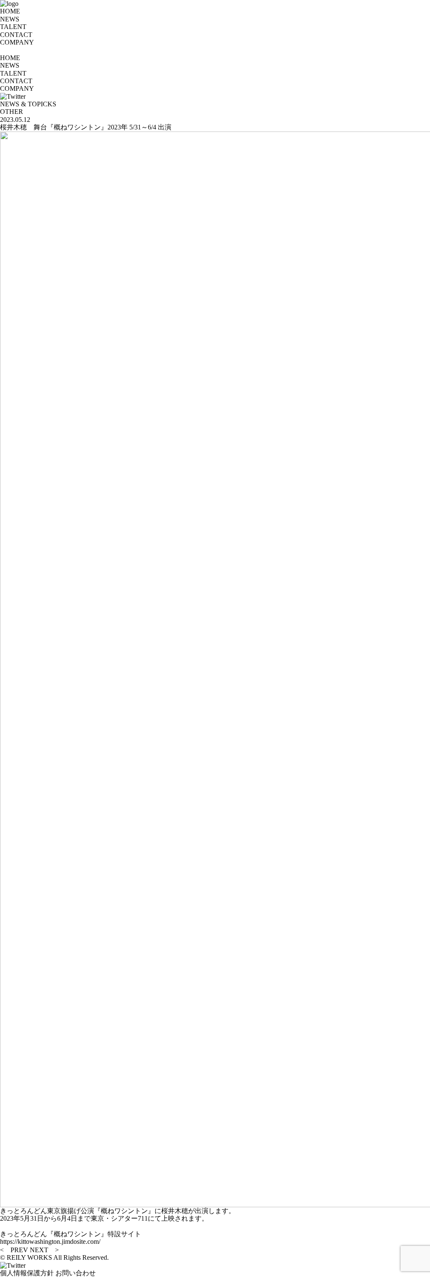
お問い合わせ (75, 1273)
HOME (10, 11)
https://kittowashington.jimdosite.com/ (50, 1241)
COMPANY (17, 42)
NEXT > (44, 1249)
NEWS (9, 19)
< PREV (14, 1249)
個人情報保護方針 (27, 1273)
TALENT (13, 26)
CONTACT (16, 34)
